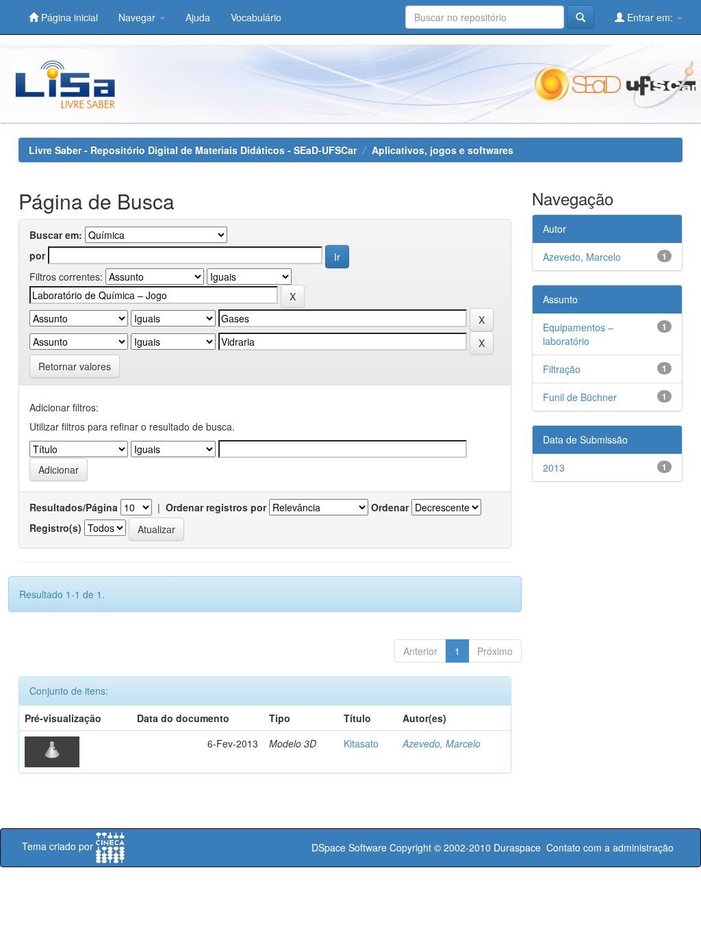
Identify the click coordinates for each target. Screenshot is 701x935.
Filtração (562, 369)
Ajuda (198, 17)
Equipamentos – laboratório (578, 334)
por (37, 255)
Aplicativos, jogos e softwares (442, 150)
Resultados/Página (73, 507)
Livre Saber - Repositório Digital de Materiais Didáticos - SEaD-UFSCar (193, 150)
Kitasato (361, 743)
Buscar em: (55, 235)
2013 (554, 467)
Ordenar (390, 507)
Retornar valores (74, 366)
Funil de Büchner (580, 397)
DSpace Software (349, 847)
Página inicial (68, 17)
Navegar (138, 17)
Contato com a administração (610, 847)
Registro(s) (55, 528)
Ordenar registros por (216, 507)
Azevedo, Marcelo (442, 743)
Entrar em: (650, 17)
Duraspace (517, 847)
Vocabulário (256, 17)
